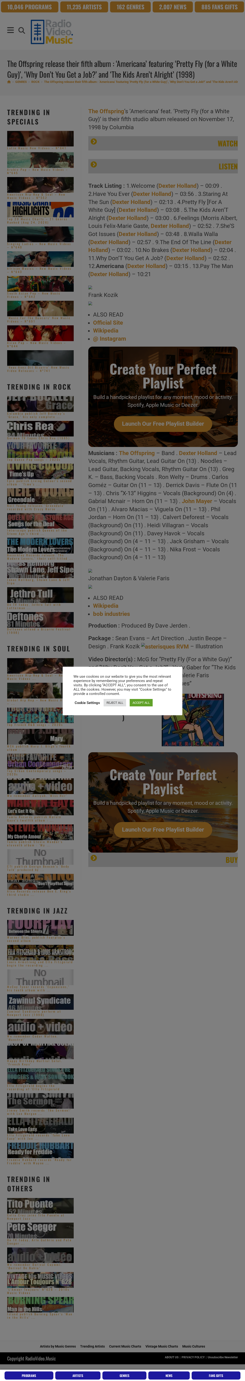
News (169, 1375)
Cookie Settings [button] (87, 703)
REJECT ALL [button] (114, 702)
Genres (124, 1375)
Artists (77, 1375)
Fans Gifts (216, 1375)
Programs (29, 1375)
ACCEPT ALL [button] (141, 702)
